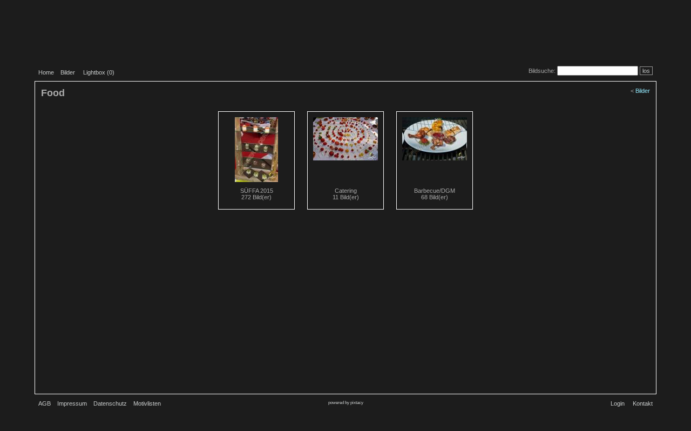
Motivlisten (147, 403)
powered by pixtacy (345, 402)
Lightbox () (98, 72)
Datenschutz (110, 403)
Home (46, 72)
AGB (44, 403)
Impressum (72, 403)
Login (618, 403)
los (646, 71)
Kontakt (643, 403)
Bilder (67, 72)
